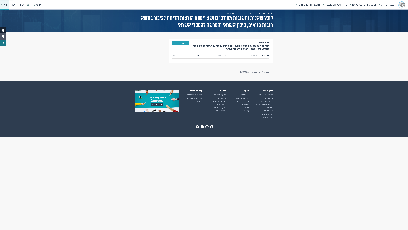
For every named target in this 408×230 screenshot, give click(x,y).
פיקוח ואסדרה (220, 104)
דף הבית (270, 13)
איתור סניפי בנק (267, 101)
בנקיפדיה (198, 101)
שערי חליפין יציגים (266, 95)
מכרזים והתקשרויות (194, 95)
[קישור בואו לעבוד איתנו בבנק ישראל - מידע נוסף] (157, 101)
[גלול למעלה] (402, 224)
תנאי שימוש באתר (266, 114)
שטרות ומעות (221, 111)
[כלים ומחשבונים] (3, 36)
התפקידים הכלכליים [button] (363, 5)
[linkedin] (211, 126)
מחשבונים (269, 98)
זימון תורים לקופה (242, 98)
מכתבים (234, 13)
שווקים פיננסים (220, 107)
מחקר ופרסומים (220, 95)
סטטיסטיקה (221, 98)
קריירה (246, 111)
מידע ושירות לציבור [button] (335, 5)
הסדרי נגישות (268, 117)
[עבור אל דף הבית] (28, 5)
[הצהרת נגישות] (3, 30)
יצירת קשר (245, 95)
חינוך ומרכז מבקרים (194, 98)
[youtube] (207, 126)
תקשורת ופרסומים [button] (309, 5)
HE (5, 5)
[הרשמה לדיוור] (3, 43)
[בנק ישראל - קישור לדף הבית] (401, 5)
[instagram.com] (197, 126)
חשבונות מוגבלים (242, 107)
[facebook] (202, 126)
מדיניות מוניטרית (219, 101)
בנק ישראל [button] (387, 5)
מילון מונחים (268, 111)
